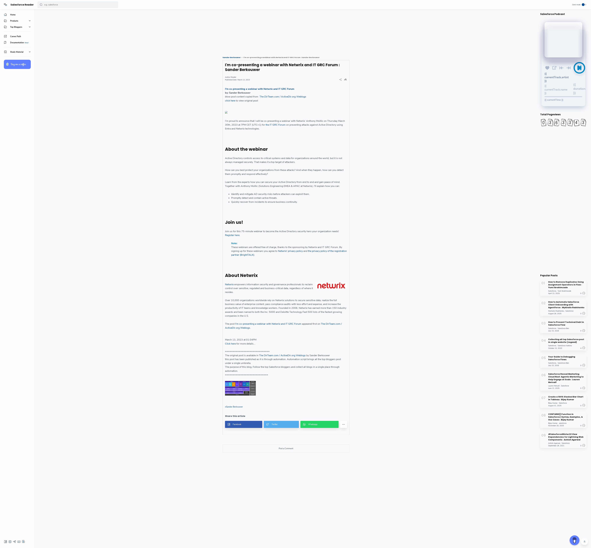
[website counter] (563, 123)
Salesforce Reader (22, 4)
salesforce (563, 423)
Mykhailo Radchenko (556, 311)
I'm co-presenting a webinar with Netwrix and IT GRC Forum (259, 89)
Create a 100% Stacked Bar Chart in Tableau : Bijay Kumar (565, 398)
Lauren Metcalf (554, 386)
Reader (233, 77)
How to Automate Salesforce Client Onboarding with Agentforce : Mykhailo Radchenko (566, 305)
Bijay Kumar (552, 403)
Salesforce (552, 291)
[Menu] (5, 4)
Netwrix (229, 284)
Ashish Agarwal (554, 443)
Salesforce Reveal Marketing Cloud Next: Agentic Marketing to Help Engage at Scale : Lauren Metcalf (566, 378)
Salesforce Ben (563, 328)
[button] (41, 4)
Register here (232, 235)
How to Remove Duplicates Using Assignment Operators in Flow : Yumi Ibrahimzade (566, 285)
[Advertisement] (130, 31)
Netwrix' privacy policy (290, 251)
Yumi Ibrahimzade (564, 291)
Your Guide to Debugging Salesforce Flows (561, 358)
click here (230, 100)
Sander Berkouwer (234, 406)
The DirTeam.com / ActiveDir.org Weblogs (282, 96)
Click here (230, 343)
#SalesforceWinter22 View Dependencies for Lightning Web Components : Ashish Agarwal (565, 437)
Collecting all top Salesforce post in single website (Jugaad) (566, 340)
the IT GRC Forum (275, 125)
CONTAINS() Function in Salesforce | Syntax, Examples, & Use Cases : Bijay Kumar (565, 417)
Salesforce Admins (565, 346)
